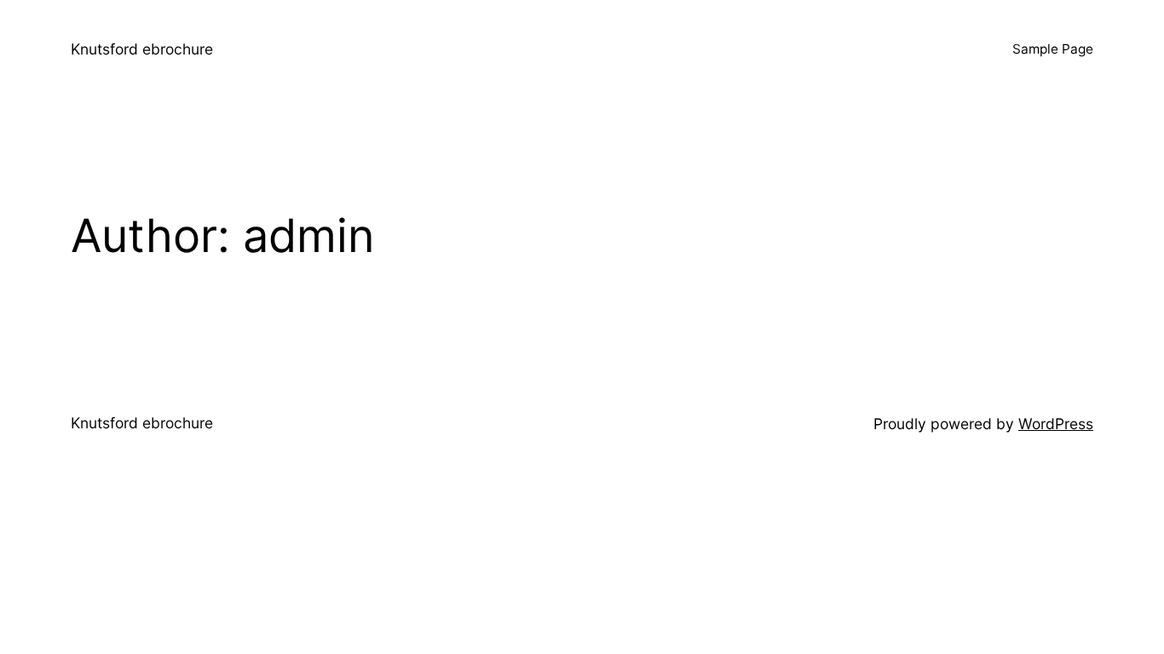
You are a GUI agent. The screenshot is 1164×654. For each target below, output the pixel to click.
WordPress (1055, 424)
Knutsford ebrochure (142, 49)
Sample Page (1052, 49)
